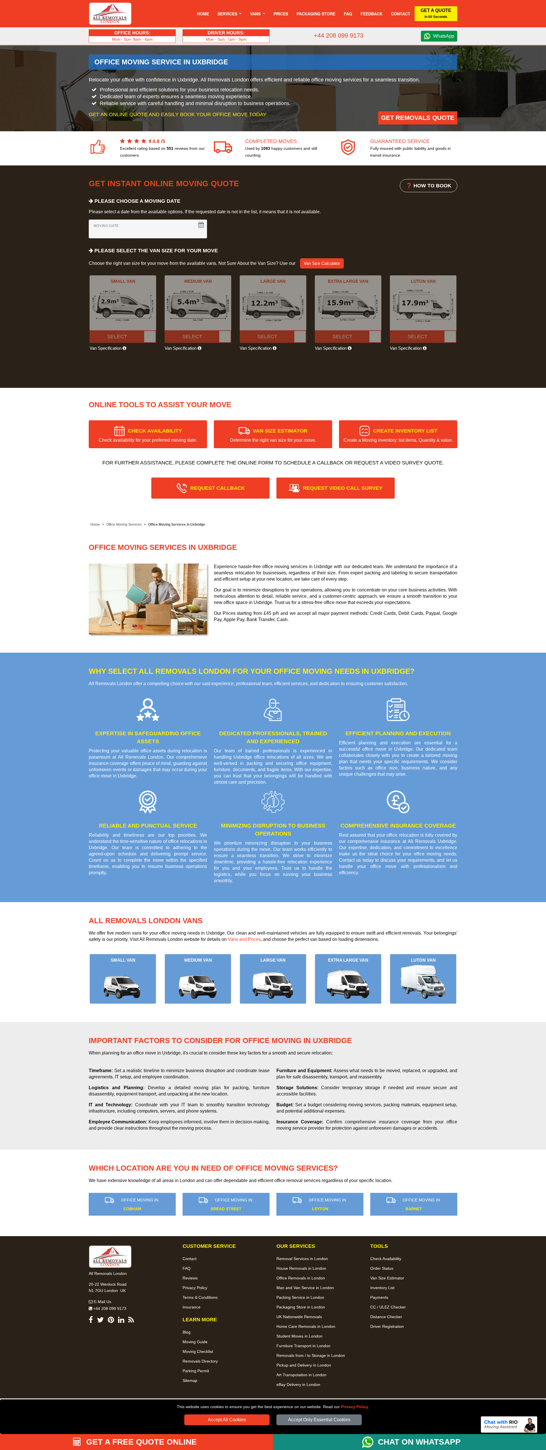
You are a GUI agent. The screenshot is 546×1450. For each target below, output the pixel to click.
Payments (379, 1297)
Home (203, 14)
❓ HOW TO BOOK (428, 186)
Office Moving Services (124, 525)
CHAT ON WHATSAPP (419, 1441)
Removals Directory (200, 1361)
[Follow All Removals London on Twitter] (100, 1320)
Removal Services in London (302, 1258)
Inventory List (382, 1287)
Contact (400, 14)
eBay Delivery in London (298, 1384)
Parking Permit (196, 1371)
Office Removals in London (300, 1278)
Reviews (190, 1278)
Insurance (191, 1307)
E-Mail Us (102, 1301)
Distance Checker (386, 1316)
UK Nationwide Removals (299, 1316)
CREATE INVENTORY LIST (398, 435)
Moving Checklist (198, 1351)
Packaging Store (316, 14)
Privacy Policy (354, 1406)
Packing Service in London (300, 1297)
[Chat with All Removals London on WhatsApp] (370, 1442)
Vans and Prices (244, 939)
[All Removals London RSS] (131, 1320)
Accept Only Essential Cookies (319, 1419)
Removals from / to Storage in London (310, 1355)
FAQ (187, 1268)
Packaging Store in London (300, 1307)
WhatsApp (443, 36)
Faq (348, 14)
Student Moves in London (299, 1336)
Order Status (381, 1268)
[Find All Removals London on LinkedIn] (121, 1320)
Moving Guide (195, 1342)
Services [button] (228, 14)
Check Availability (385, 1258)
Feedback (371, 14)
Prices (281, 14)
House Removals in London (301, 1268)
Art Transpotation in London (301, 1375)
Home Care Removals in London (305, 1326)
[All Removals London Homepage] (110, 13)
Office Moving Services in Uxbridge (176, 525)
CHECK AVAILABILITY (148, 435)
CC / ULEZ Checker (388, 1307)
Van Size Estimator (387, 1278)
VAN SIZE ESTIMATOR (273, 435)
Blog (187, 1332)
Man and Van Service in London (305, 1287)
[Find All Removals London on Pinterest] (111, 1320)
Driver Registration (387, 1326)
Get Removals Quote (417, 117)
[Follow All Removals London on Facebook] (91, 1320)
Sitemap (190, 1380)
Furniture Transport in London (303, 1345)
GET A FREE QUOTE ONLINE (140, 1441)
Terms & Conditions (200, 1297)
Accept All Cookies (227, 1419)
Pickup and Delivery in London (303, 1365)
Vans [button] (256, 14)
